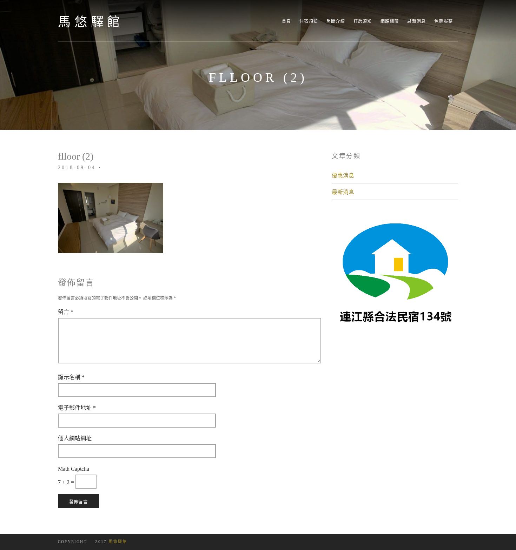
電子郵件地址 (77, 407)
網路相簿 (390, 21)
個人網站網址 (75, 438)
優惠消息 (343, 175)
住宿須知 (308, 21)
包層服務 (443, 21)
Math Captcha (73, 468)
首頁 (286, 21)
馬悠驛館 (91, 21)
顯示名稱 (71, 377)
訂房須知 (362, 21)
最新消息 (416, 21)
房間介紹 (335, 21)
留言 (65, 312)
